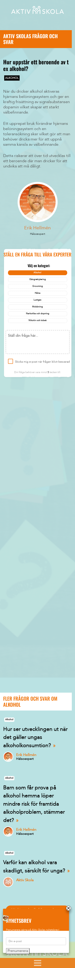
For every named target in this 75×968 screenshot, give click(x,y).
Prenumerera (18, 951)
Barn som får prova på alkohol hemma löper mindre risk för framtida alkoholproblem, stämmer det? (34, 804)
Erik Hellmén (37, 228)
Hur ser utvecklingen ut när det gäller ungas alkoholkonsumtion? (35, 737)
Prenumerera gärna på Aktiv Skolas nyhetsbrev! (32, 930)
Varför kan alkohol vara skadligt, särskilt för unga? (34, 867)
